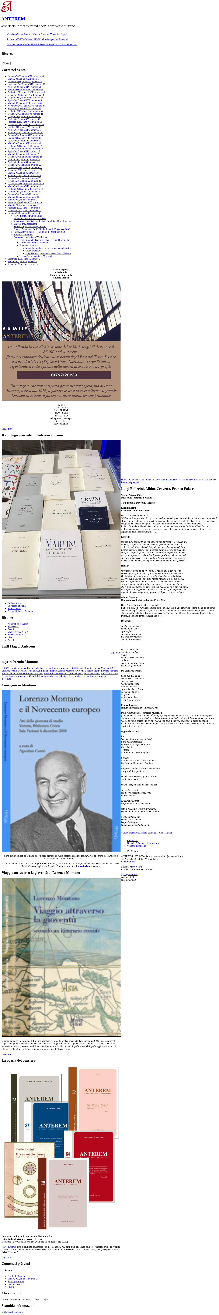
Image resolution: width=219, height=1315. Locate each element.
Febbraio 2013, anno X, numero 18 (24, 175)
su (139, 832)
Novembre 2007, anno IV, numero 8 (25, 202)
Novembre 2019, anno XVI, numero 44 (26, 105)
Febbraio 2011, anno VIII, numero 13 (25, 189)
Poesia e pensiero (51, 39)
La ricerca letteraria (17, 606)
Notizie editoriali (15, 634)
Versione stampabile (136, 846)
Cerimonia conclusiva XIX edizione (30, 237)
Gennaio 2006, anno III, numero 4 (24, 213)
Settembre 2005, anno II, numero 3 (24, 258)
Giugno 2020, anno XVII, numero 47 (25, 97)
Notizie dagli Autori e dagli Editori (30, 226)
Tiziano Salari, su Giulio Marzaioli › (157, 832)
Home (124, 479)
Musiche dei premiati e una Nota (35, 242)
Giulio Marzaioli (33, 250)
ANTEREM (13, 18)
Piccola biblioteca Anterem (20, 611)
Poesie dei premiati (28, 245)
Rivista (11, 1286)
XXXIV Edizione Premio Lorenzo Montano (47, 676)
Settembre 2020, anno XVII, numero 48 (26, 95)
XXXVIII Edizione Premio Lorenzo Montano (96, 670)
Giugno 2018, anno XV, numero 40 (24, 116)
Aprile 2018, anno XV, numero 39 (24, 119)
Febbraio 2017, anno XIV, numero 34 (25, 132)
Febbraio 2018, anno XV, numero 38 (25, 122)
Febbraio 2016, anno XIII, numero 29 (25, 146)
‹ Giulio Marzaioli (129, 832)
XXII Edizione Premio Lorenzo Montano (54, 670)
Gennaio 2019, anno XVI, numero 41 (25, 113)
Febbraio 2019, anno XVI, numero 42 (25, 111)
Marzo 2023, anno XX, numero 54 (24, 79)
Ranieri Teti (132, 840)
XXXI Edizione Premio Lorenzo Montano (90, 668)
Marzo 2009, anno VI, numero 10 (23, 197)
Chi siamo (12, 34)
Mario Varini (136, 866)
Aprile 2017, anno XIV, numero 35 (24, 130)
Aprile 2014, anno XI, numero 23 (23, 162)
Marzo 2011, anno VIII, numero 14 (24, 186)
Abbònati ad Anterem (18, 624)
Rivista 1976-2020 (16, 39)
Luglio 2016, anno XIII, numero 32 (24, 138)
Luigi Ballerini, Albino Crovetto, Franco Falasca (48, 253)
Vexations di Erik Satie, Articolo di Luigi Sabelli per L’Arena (42, 221)
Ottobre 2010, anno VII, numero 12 (24, 191)
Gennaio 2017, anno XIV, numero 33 (25, 135)
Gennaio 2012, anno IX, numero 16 (24, 181)
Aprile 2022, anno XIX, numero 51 (24, 87)
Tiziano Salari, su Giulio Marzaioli (36, 256)
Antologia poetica (15, 44)
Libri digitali (61, 34)
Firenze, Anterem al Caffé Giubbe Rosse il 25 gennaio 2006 (42, 229)
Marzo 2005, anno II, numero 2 (22, 261)
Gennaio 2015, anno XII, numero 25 (25, 156)
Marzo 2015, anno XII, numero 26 (24, 154)
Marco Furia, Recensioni (25, 224)
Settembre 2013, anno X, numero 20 (25, 170)
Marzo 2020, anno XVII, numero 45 (25, 103)
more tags (6, 678)
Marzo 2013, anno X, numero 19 (23, 173)
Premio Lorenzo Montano (29, 34)
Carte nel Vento (48, 34)
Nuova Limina (14, 608)
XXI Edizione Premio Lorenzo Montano (88, 676)
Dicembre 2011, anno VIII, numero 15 (26, 183)
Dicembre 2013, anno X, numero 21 (25, 167)
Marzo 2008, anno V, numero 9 (22, 199)
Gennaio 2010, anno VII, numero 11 (25, 194)
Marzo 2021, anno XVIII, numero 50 (25, 89)
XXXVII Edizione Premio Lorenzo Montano (23, 668)
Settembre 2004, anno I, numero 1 (24, 264)
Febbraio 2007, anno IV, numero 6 (24, 207)
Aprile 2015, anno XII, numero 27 (24, 151)
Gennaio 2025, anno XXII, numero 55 (26, 76)
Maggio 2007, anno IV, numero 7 (23, 205)
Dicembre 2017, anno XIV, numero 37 (26, 124)
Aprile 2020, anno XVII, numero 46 (25, 100)
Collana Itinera (14, 603)
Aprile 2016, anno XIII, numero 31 (24, 140)
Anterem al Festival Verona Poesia (30, 218)
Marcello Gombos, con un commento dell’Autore (48, 248)
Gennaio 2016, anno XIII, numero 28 (25, 148)
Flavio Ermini (8, 1246)
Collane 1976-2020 (34, 39)
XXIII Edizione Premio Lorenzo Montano (63, 673)
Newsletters (13, 626)
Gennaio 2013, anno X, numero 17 (24, 178)
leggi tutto (115, 652)
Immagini (63, 39)
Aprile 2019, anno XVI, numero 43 (24, 108)
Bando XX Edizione (23, 234)
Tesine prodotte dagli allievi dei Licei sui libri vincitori (45, 240)
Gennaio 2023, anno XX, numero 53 (25, 81)
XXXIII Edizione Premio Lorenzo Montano (22, 673)
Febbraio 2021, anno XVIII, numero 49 (26, 92)
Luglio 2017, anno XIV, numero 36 (24, 127)
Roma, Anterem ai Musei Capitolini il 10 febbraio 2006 (39, 232)
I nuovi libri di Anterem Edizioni (39, 44)
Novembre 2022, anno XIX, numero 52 (26, 84)
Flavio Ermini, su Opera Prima (28, 215)
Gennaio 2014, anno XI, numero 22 (24, 164)
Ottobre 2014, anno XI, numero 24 (24, 159)
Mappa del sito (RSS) (18, 632)
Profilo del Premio (16, 1276)
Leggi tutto (7, 1257)
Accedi (11, 640)
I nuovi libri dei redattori (65, 44)
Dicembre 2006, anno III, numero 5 (24, 210)
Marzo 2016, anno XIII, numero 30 (24, 143)
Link (10, 637)
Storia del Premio (92, 673)
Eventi (11, 629)
